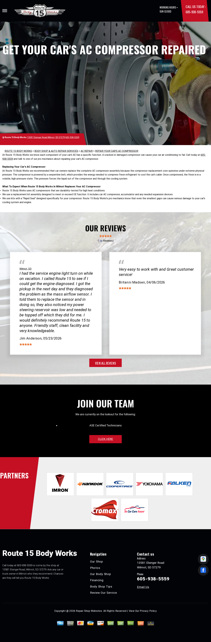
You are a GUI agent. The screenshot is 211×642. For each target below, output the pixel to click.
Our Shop (96, 561)
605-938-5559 (194, 11)
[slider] (105, 236)
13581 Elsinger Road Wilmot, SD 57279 (46, 137)
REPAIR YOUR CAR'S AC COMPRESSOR (116, 151)
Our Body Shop (100, 574)
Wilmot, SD (25, 268)
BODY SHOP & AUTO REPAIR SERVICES (56, 151)
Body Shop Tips (101, 586)
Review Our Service (103, 592)
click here (105, 439)
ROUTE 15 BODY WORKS (18, 151)
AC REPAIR (87, 151)
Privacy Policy (148, 610)
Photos (95, 568)
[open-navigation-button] (4, 10)
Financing (96, 580)
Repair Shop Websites (89, 610)
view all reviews (105, 363)
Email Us (143, 587)
